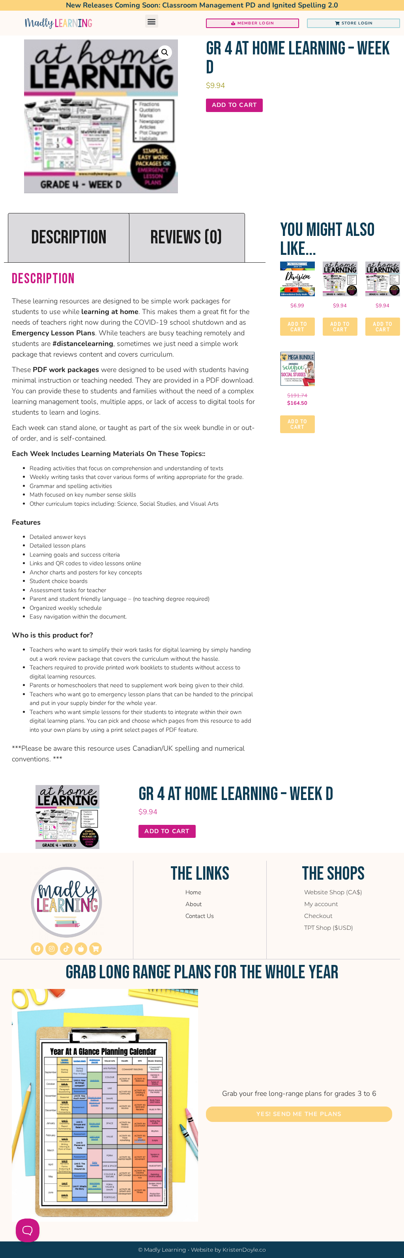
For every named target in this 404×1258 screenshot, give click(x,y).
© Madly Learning (162, 1249)
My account (321, 904)
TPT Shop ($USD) (328, 927)
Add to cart (234, 105)
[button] (151, 21)
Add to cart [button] (297, 327)
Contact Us (199, 916)
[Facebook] (37, 948)
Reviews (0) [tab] (186, 237)
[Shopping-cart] (95, 948)
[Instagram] (51, 948)
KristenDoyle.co (244, 1249)
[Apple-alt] (81, 948)
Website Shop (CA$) (333, 892)
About (193, 904)
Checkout (318, 916)
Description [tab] (69, 237)
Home (193, 892)
